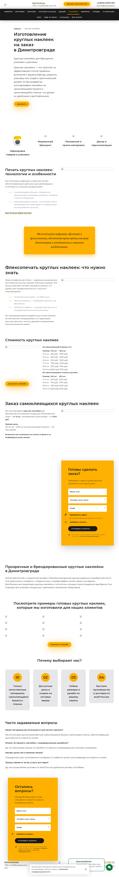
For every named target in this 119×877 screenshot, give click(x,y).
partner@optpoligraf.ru (106, 5)
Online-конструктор (77, 4)
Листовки (20, 12)
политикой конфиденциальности (89, 536)
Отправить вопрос (80, 529)
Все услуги (77, 17)
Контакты (64, 17)
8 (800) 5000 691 (106, 3)
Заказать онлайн (17, 384)
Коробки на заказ (47, 12)
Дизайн (62, 12)
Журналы (31, 12)
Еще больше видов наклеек (18, 213)
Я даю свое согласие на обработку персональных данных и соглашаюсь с (89, 535)
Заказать (21, 104)
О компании (108, 12)
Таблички (85, 12)
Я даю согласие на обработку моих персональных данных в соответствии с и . (32, 849)
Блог (39, 17)
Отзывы (96, 12)
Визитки (8, 12)
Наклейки (73, 12)
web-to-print (50, 17)
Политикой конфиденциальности (28, 851)
